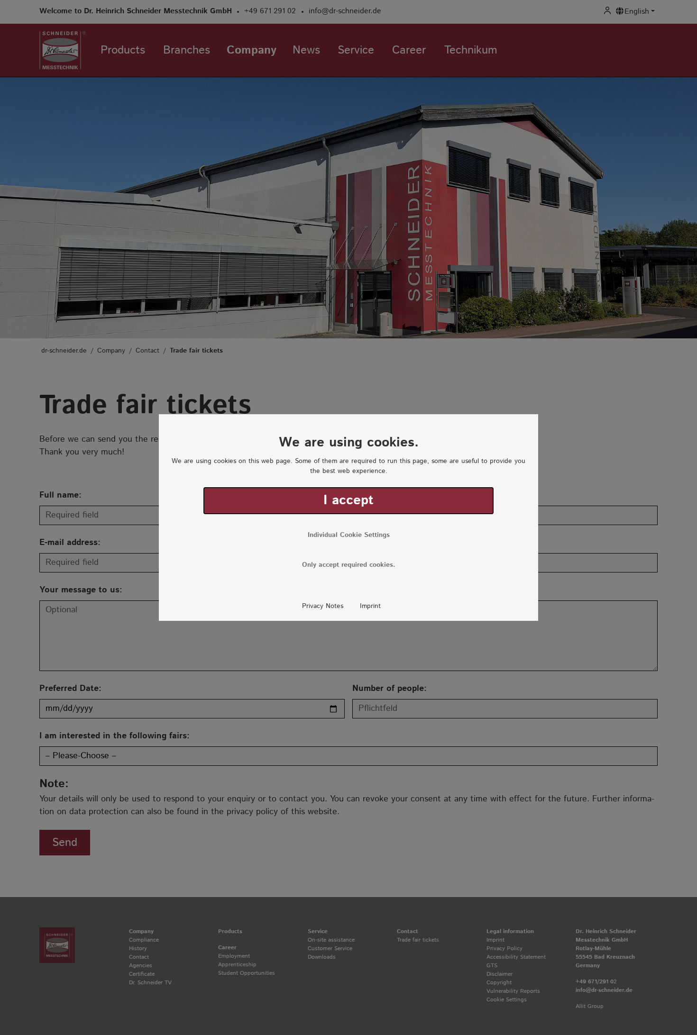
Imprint (370, 606)
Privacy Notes (322, 606)
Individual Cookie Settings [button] (349, 535)
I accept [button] (348, 500)
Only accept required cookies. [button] (348, 565)
